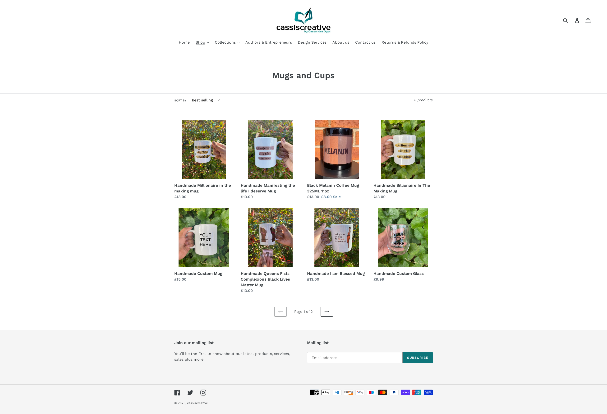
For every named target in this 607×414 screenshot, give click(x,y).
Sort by (180, 100)
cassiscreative (197, 403)
